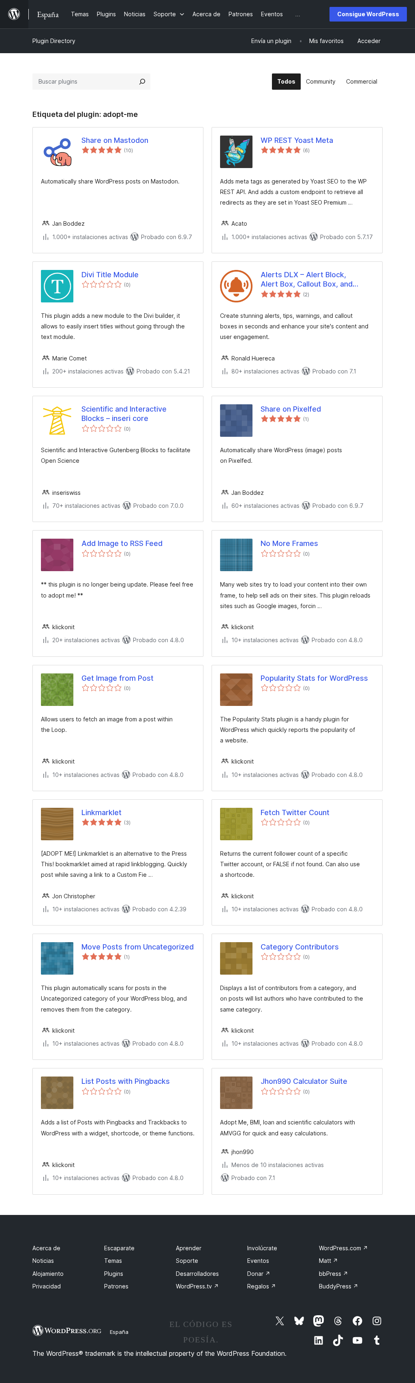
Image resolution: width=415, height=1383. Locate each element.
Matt (328, 1260)
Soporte (187, 1260)
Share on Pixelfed (291, 409)
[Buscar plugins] (142, 81)
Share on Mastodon (114, 140)
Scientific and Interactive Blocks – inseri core (124, 414)
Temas (113, 1260)
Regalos (261, 1286)
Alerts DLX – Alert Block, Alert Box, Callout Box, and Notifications (307, 279)
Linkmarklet (101, 812)
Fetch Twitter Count (295, 812)
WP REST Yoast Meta (297, 140)
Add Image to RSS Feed (122, 543)
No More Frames (289, 543)
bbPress (333, 1273)
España (119, 1332)
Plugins (113, 1273)
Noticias (43, 1260)
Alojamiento (48, 1273)
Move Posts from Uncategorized (137, 947)
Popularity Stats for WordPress (314, 678)
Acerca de (46, 1248)
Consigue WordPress (368, 14)
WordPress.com (343, 1248)
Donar (258, 1273)
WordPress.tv (197, 1286)
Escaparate (119, 1248)
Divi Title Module (110, 274)
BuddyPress (338, 1286)
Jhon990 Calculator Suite (304, 1081)
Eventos (258, 1260)
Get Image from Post (117, 678)
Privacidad (46, 1286)
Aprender (188, 1248)
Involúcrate (262, 1248)
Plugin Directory (53, 40)
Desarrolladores (197, 1273)
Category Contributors (300, 947)
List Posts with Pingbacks (125, 1081)
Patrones (116, 1286)
